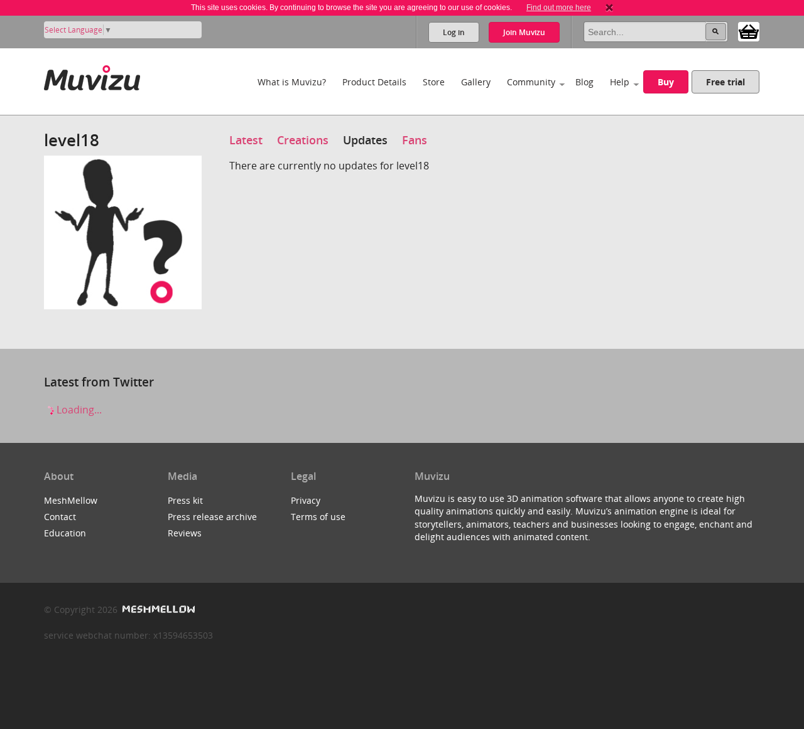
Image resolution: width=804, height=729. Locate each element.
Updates (365, 139)
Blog (584, 82)
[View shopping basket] (748, 31)
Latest (246, 139)
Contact (60, 517)
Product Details (374, 82)
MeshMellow (70, 500)
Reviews (185, 533)
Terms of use (318, 517)
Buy (666, 82)
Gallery (476, 82)
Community (531, 82)
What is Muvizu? (292, 82)
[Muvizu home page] (92, 75)
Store (434, 82)
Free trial (725, 82)
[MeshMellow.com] (157, 609)
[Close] (609, 7)
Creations (303, 139)
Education (65, 533)
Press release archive (212, 517)
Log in (454, 32)
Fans (414, 139)
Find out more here (558, 7)
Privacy (305, 500)
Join (524, 32)
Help (619, 82)
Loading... (78, 410)
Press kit (185, 500)
